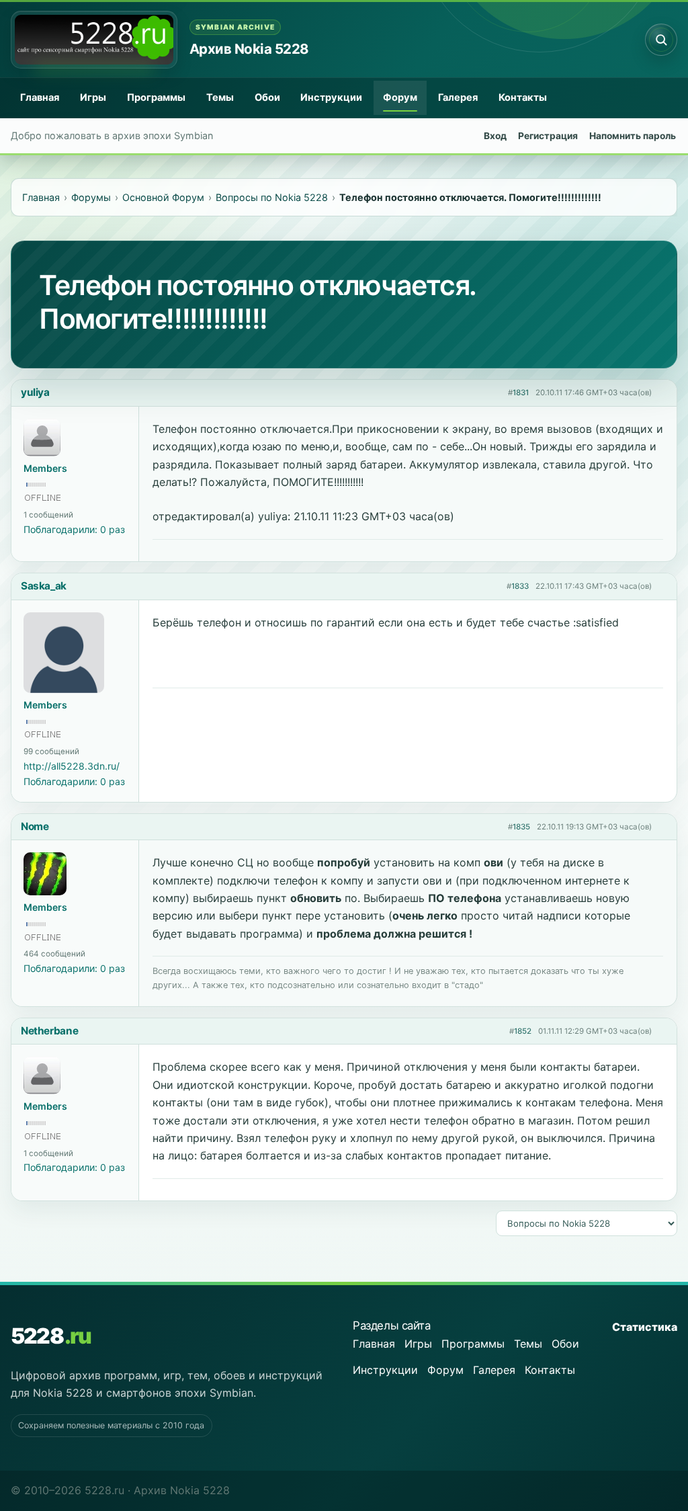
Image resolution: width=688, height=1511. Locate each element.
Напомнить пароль (632, 135)
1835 (521, 826)
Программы (156, 97)
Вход (495, 135)
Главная (39, 97)
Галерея (458, 97)
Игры (93, 97)
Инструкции (331, 97)
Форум (400, 97)
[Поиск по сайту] (661, 40)
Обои (267, 97)
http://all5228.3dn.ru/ (72, 766)
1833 (520, 586)
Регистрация (548, 135)
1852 (522, 1031)
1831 (521, 392)
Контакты (523, 97)
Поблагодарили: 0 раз (74, 529)
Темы (220, 97)
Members (45, 468)
